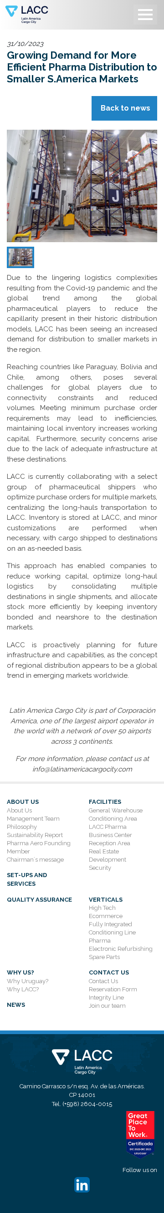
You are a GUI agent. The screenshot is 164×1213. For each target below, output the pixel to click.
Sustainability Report (35, 835)
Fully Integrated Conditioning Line (112, 928)
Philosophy (22, 826)
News (16, 1004)
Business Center (110, 835)
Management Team (33, 818)
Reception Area (109, 843)
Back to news (125, 108)
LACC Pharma (108, 826)
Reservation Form (113, 989)
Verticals (106, 899)
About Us (23, 801)
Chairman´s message (35, 859)
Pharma (100, 940)
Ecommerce (106, 916)
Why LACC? (23, 989)
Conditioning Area (113, 818)
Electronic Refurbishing (121, 948)
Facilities (105, 801)
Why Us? (20, 972)
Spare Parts (104, 957)
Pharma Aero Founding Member (39, 847)
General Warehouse (116, 810)
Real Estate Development (107, 855)
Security (100, 867)
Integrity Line (106, 997)
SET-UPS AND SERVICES (27, 880)
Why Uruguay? (27, 981)
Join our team (107, 1005)
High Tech (102, 907)
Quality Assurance (39, 899)
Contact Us (109, 972)
